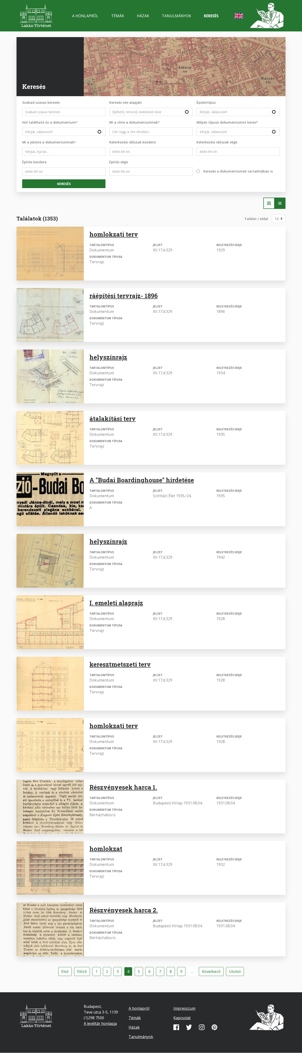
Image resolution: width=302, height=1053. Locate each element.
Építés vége (118, 162)
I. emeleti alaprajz (116, 603)
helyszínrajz (108, 357)
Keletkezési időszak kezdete (132, 142)
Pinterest (214, 1027)
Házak (143, 15)
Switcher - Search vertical (279, 203)
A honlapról (85, 15)
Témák (117, 15)
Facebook (176, 1027)
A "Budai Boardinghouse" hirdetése (141, 480)
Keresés (211, 15)
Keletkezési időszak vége (217, 142)
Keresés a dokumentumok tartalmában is (238, 171)
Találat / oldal (256, 218)
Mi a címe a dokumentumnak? (134, 122)
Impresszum (184, 1008)
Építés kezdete (34, 162)
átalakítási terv (112, 418)
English (239, 16)
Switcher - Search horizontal (269, 203)
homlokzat (105, 849)
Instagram (202, 1027)
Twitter (189, 1027)
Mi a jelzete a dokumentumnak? (49, 142)
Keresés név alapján (125, 102)
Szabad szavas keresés (41, 102)
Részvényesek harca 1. (123, 787)
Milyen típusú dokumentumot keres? (227, 122)
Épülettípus (206, 102)
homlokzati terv (113, 234)
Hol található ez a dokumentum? (49, 122)
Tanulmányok (176, 15)
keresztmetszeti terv (120, 664)
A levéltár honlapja (100, 1023)
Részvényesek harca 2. (123, 910)
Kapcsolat (182, 1017)
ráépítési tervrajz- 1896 (123, 296)
